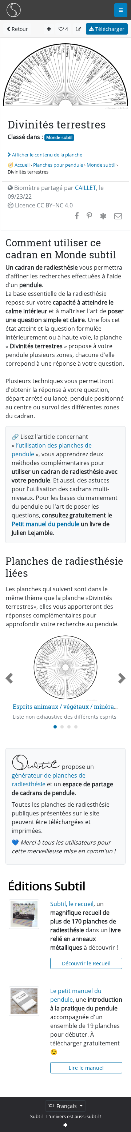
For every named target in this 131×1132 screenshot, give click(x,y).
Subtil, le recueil (72, 904)
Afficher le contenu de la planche (47, 154)
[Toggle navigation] (120, 10)
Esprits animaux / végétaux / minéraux (67, 706)
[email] (117, 216)
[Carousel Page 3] (69, 726)
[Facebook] (77, 216)
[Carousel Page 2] (62, 726)
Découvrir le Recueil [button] (86, 963)
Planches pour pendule (58, 165)
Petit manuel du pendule (45, 524)
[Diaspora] (103, 216)
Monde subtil (59, 137)
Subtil (36, 1116)
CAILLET (85, 188)
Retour (19, 28)
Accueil (22, 165)
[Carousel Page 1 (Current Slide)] (55, 726)
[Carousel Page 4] (76, 726)
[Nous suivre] (65, 1124)
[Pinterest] (89, 216)
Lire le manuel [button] (86, 1067)
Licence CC (43, 205)
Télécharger (109, 28)
